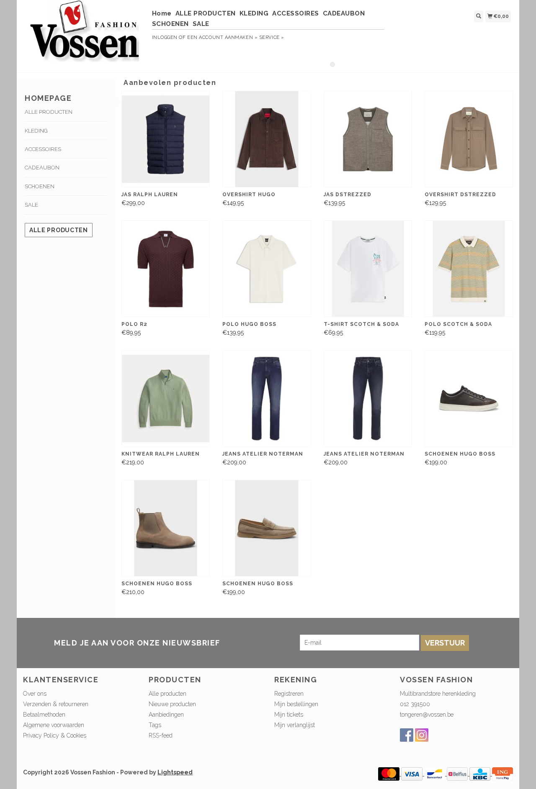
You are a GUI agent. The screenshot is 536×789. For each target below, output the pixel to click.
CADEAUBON (344, 13)
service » (271, 37)
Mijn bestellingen (296, 704)
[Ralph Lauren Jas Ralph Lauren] (165, 139)
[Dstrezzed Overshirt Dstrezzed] (469, 139)
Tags (155, 725)
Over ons (34, 693)
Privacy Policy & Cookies (54, 735)
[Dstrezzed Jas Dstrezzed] (368, 139)
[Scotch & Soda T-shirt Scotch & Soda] (368, 269)
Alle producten (58, 230)
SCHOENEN (170, 24)
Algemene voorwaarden (53, 725)
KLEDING (254, 13)
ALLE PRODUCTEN (205, 13)
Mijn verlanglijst (294, 725)
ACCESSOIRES (295, 13)
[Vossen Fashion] (84, 35)
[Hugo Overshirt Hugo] (266, 139)
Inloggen (165, 37)
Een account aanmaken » (222, 37)
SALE (201, 24)
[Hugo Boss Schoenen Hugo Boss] (469, 398)
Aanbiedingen (166, 714)
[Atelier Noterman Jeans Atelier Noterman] (266, 398)
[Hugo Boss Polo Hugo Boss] (266, 269)
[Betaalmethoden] (389, 773)
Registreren (289, 693)
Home (162, 13)
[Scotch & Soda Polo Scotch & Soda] (469, 269)
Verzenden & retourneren (55, 704)
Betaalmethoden (44, 714)
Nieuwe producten (172, 704)
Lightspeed (175, 772)
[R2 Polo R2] (165, 269)
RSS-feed (161, 735)
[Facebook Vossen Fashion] (406, 735)
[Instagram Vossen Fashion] (421, 735)
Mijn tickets (288, 714)
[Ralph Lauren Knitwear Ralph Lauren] (165, 398)
